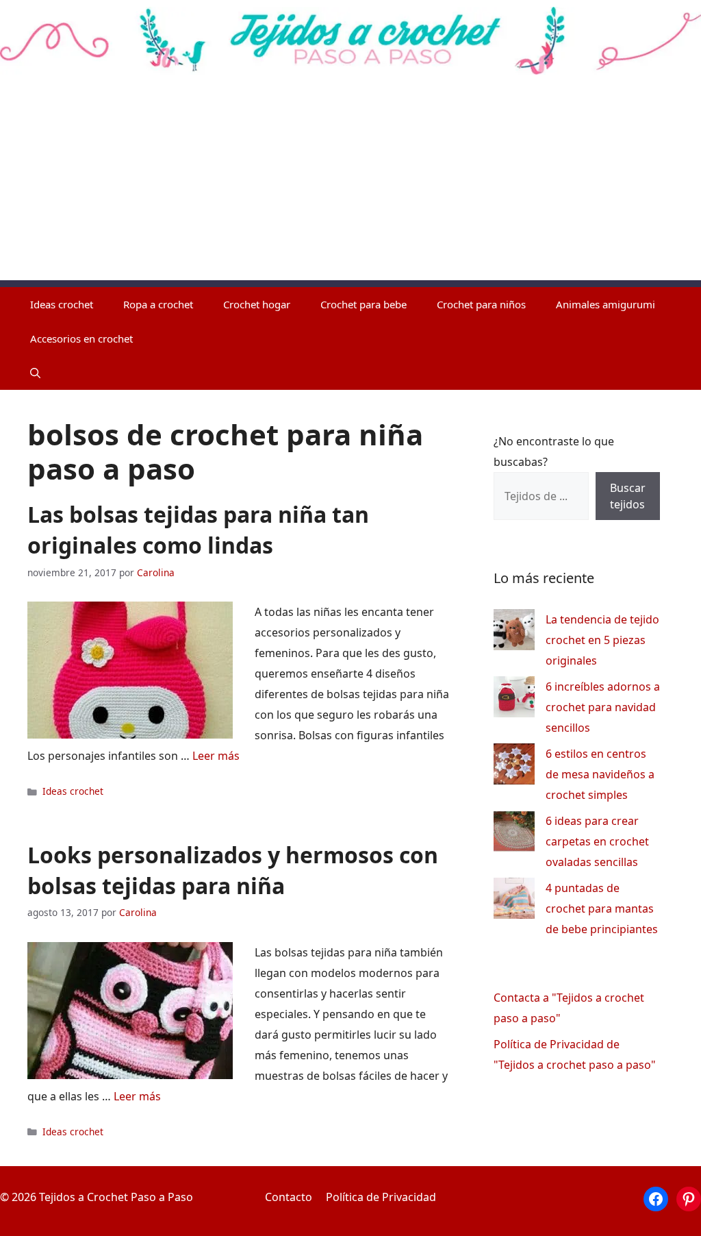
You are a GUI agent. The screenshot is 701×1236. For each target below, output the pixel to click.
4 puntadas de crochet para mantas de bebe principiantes (602, 908)
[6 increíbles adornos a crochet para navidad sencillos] (514, 700)
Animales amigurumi (605, 304)
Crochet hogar (256, 304)
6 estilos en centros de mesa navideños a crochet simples (600, 774)
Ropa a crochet (158, 304)
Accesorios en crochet (81, 338)
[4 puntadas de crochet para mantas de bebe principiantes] (514, 901)
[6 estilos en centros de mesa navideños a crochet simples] (514, 767)
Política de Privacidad (381, 1196)
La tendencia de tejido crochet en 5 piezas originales (602, 640)
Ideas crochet (61, 304)
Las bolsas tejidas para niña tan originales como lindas (198, 529)
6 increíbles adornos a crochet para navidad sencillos (603, 707)
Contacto (288, 1196)
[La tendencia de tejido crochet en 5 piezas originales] (514, 632)
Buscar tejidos (628, 496)
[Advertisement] (350, 184)
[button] (35, 373)
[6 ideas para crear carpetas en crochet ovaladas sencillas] (514, 834)
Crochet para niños (481, 304)
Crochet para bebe (363, 304)
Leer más (216, 755)
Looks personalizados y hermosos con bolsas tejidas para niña (232, 870)
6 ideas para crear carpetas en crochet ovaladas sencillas (597, 841)
